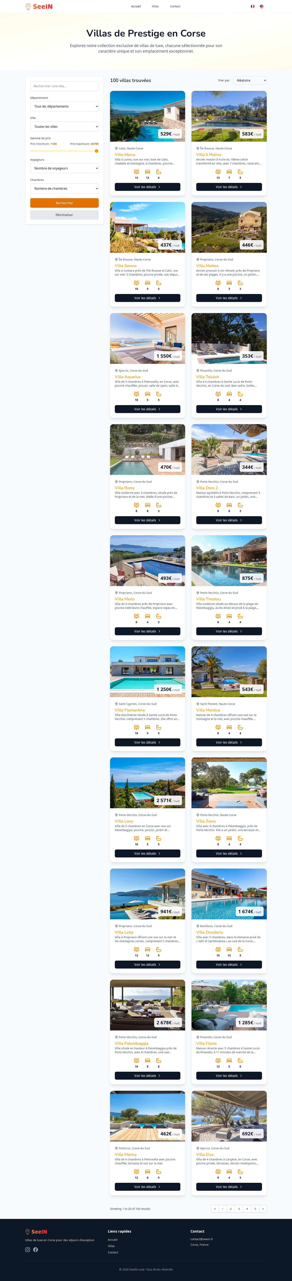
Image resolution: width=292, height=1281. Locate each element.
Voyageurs (37, 159)
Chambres (37, 180)
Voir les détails (145, 187)
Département (39, 98)
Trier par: (224, 80)
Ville (33, 118)
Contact (175, 6)
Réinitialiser (64, 215)
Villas (155, 6)
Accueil (136, 6)
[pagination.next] (263, 1209)
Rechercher (64, 203)
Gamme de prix (40, 138)
